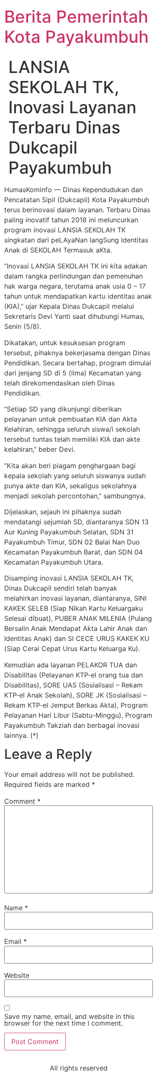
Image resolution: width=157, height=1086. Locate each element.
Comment (22, 801)
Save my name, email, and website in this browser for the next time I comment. (69, 1019)
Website (16, 975)
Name (16, 907)
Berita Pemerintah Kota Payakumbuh (76, 26)
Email (15, 941)
